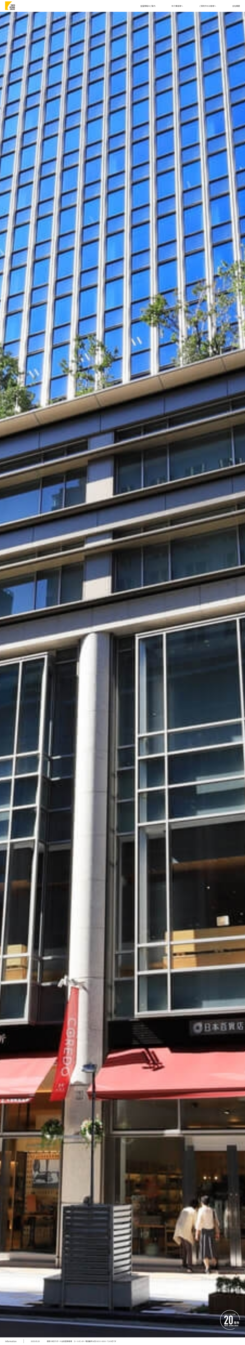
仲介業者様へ (177, 6)
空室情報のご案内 (147, 6)
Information (10, 1341)
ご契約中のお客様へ (207, 6)
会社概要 (236, 6)
